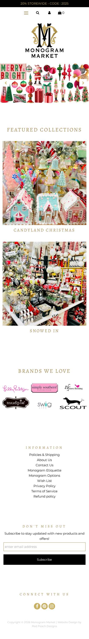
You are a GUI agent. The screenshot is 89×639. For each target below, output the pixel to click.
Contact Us (44, 465)
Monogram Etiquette (44, 470)
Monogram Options (44, 475)
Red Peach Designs (44, 626)
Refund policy (44, 496)
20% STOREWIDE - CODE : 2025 (44, 3)
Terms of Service (44, 491)
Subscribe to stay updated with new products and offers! (44, 536)
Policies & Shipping (44, 455)
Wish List (44, 481)
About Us (44, 460)
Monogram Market (43, 622)
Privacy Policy (44, 486)
